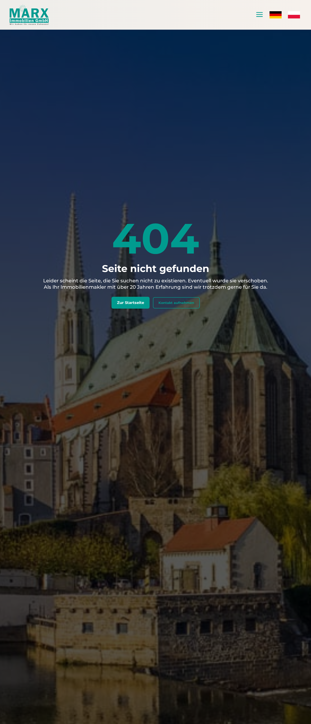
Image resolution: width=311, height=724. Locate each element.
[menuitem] (259, 15)
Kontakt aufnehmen (176, 303)
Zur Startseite (130, 302)
